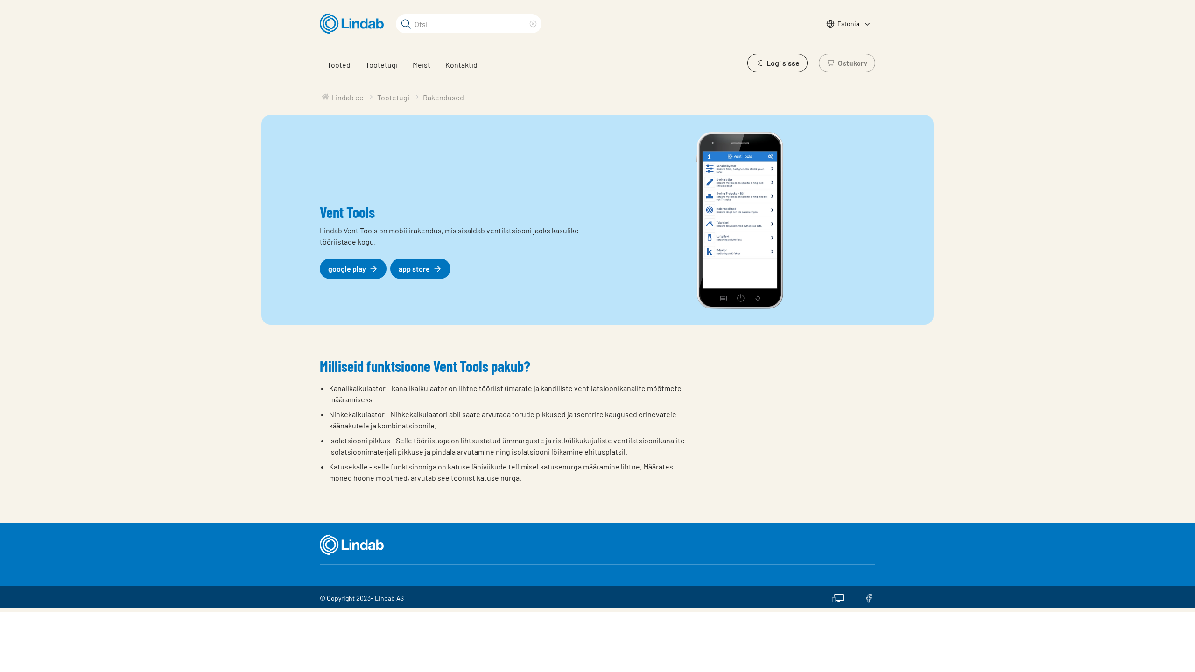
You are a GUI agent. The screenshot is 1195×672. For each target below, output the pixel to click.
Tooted (339, 64)
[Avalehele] (354, 24)
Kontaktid (461, 64)
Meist (421, 64)
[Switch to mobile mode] (838, 597)
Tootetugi (382, 64)
